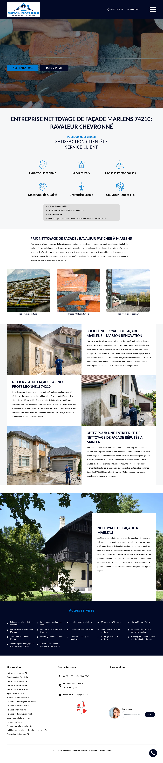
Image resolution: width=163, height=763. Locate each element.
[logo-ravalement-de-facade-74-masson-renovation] (23, 9)
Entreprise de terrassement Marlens (21, 630)
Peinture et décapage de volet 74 (20, 714)
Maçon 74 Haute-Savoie (17, 686)
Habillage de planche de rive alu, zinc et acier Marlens (143, 638)
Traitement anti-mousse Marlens (20, 638)
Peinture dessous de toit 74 (18, 706)
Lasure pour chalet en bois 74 (19, 718)
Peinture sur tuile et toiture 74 (19, 726)
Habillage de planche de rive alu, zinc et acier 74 (27, 730)
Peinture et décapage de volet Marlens (52, 630)
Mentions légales (89, 751)
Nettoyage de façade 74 (17, 673)
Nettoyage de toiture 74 (17, 681)
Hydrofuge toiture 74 (15, 694)
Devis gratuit (54, 68)
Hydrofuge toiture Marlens (51, 637)
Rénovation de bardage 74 (18, 734)
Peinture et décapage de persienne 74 (22, 702)
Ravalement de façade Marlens (80, 638)
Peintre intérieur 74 (15, 722)
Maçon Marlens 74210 (140, 622)
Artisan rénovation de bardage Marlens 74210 (50, 645)
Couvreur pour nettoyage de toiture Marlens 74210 (21, 645)
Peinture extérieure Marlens (82, 629)
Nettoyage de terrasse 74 (17, 690)
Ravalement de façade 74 (17, 677)
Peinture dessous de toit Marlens (110, 630)
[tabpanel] (124, 550)
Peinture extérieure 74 (16, 710)
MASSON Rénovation (71, 751)
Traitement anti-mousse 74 (18, 698)
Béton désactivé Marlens (111, 622)
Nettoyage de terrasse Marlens (110, 638)
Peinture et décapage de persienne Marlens (141, 630)
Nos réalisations (23, 68)
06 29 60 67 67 (133, 10)
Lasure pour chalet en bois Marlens (51, 623)
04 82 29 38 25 (117, 10)
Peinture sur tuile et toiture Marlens (21, 623)
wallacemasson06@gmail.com (76, 695)
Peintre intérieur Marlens (81, 622)
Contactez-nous (105, 751)
